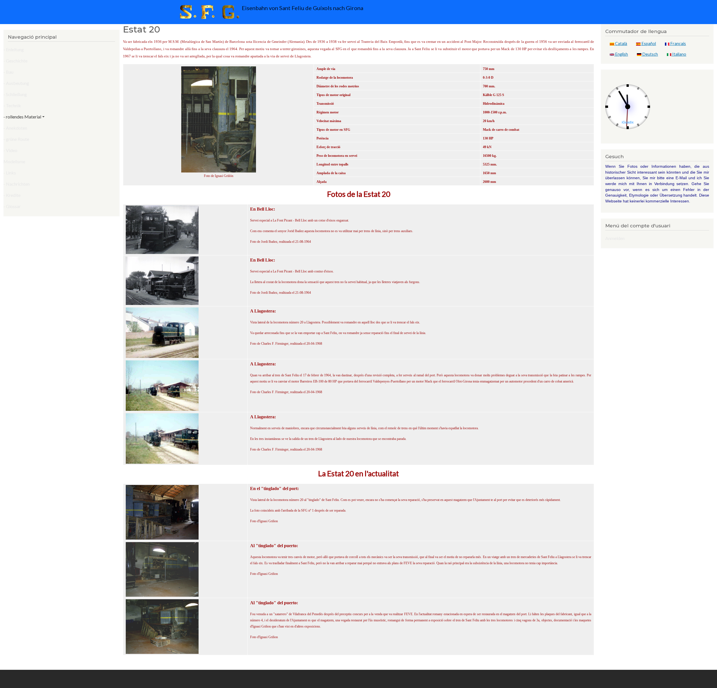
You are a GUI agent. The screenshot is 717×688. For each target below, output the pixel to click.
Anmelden (615, 238)
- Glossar (12, 206)
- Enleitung (13, 49)
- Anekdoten (15, 127)
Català (620, 43)
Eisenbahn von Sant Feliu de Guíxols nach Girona (302, 7)
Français (677, 43)
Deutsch (649, 54)
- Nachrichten (16, 183)
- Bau (8, 71)
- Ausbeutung (16, 83)
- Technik (12, 105)
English (621, 54)
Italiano (678, 54)
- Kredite (11, 195)
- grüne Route (16, 139)
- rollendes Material (22, 116)
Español (648, 43)
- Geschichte (15, 60)
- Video (10, 150)
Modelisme (14, 161)
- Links (9, 172)
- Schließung (15, 94)
